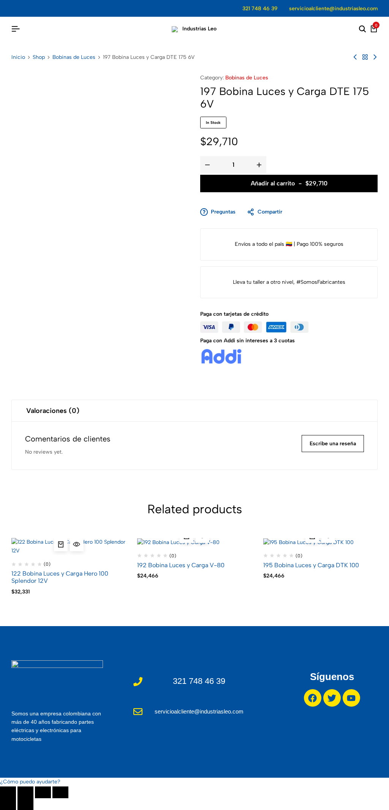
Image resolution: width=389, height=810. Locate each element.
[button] (61, 544)
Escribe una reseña (333, 443)
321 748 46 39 (260, 8)
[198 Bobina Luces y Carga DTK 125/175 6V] (355, 57)
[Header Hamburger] (15, 29)
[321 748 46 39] (137, 681)
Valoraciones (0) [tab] (52, 411)
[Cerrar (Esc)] (60, 792)
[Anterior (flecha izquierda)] (8, 804)
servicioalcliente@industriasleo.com (333, 8)
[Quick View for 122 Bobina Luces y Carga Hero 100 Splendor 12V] (77, 544)
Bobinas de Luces (73, 57)
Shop (39, 57)
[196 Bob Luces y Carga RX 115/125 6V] (375, 57)
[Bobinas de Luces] (365, 57)
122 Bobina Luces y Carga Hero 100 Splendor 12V (59, 577)
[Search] (362, 29)
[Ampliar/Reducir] (8, 792)
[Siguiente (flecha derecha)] (25, 804)
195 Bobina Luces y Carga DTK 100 (311, 565)
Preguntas (223, 212)
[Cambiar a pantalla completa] (25, 792)
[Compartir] (43, 792)
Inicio (18, 57)
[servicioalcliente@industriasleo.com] (137, 711)
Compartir (270, 212)
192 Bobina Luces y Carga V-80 (181, 565)
